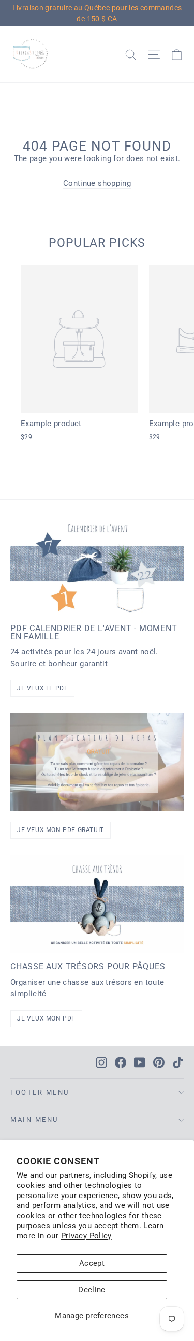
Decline (92, 1289)
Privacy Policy (86, 1236)
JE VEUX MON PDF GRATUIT (60, 830)
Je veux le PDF (42, 688)
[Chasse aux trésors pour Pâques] (97, 904)
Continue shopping (97, 183)
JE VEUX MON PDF (46, 1018)
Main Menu (34, 1120)
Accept (92, 1263)
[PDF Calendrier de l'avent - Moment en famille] (97, 566)
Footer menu (39, 1092)
